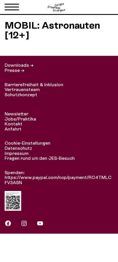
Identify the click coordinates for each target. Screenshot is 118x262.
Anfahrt (13, 129)
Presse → (14, 70)
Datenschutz (18, 148)
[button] (12, 8)
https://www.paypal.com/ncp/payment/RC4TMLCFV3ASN (58, 180)
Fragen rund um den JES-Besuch (40, 158)
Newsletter (16, 114)
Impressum (16, 153)
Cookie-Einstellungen (27, 143)
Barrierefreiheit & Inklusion (34, 84)
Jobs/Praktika (20, 119)
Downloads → (19, 65)
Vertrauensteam (22, 89)
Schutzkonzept (21, 94)
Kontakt (13, 124)
